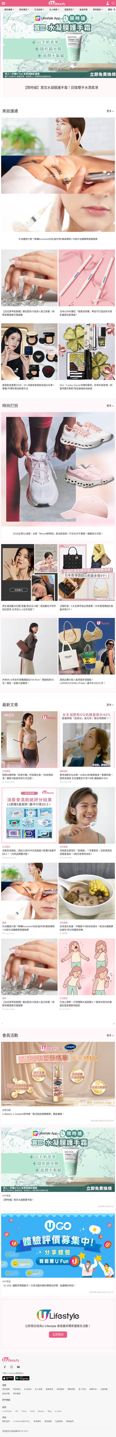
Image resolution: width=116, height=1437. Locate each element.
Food (32, 1411)
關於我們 (6, 1421)
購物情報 (112, 9)
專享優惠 (17, 1393)
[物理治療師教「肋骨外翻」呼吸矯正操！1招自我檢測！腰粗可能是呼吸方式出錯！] (29, 739)
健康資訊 (68, 9)
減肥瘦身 (64, 771)
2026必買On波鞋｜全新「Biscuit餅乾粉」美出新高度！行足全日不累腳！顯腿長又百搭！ (58, 533)
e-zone (58, 1411)
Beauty (41, 1411)
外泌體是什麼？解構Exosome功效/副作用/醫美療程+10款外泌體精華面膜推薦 (58, 239)
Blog (49, 1411)
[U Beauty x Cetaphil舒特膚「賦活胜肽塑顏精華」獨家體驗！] (58, 1074)
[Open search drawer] (113, 3)
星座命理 (83, 9)
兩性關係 (97, 9)
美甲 (4, 998)
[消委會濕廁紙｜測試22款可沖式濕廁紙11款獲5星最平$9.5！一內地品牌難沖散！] (29, 815)
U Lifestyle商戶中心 (21, 1421)
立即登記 (58, 1334)
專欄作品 (93, 1389)
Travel (24, 1411)
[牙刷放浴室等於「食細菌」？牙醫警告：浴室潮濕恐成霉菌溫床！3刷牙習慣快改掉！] (87, 815)
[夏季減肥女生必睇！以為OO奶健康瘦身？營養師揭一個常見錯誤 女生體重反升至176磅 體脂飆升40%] (87, 739)
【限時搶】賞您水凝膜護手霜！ (18, 1199)
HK (16, 1411)
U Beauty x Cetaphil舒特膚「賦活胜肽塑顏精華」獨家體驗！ (33, 1114)
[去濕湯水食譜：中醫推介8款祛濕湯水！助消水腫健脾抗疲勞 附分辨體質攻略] (87, 891)
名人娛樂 (53, 9)
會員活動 (6, 1393)
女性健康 (6, 771)
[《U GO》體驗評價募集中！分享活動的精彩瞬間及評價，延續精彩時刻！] (58, 1245)
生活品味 (38, 9)
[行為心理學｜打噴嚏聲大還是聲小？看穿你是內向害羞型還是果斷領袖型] (87, 967)
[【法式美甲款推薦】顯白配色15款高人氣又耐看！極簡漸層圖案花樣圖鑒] (29, 967)
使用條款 (48, 1421)
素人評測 (82, 1389)
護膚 (4, 922)
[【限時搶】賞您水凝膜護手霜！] (58, 1160)
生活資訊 (6, 847)
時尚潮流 (23, 9)
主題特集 (104, 1389)
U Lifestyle (7, 1411)
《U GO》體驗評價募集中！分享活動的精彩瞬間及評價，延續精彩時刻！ (39, 1285)
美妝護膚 (8, 9)
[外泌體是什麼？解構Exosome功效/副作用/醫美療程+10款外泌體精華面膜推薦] (29, 891)
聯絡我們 (70, 1421)
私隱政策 (59, 1421)
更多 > (110, 111)
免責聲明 (37, 1421)
